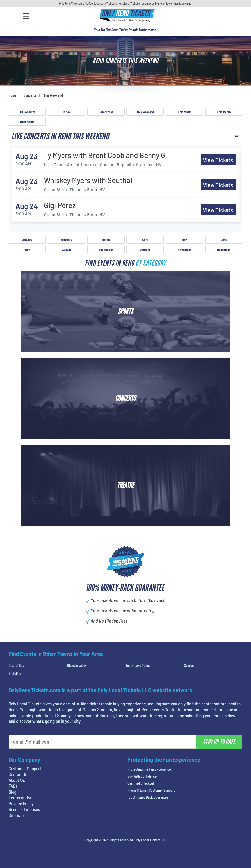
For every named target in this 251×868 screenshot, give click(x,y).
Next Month (27, 122)
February (66, 240)
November (184, 250)
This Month (224, 112)
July (27, 250)
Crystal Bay (16, 665)
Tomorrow (106, 112)
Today (66, 112)
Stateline (15, 673)
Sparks (189, 665)
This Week (184, 112)
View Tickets (218, 160)
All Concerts (27, 112)
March (106, 240)
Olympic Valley (77, 665)
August (66, 250)
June (224, 240)
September (106, 250)
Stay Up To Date (219, 741)
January (27, 240)
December (223, 250)
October (145, 250)
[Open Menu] (26, 16)
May (184, 240)
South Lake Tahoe (138, 665)
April (145, 240)
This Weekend (145, 112)
